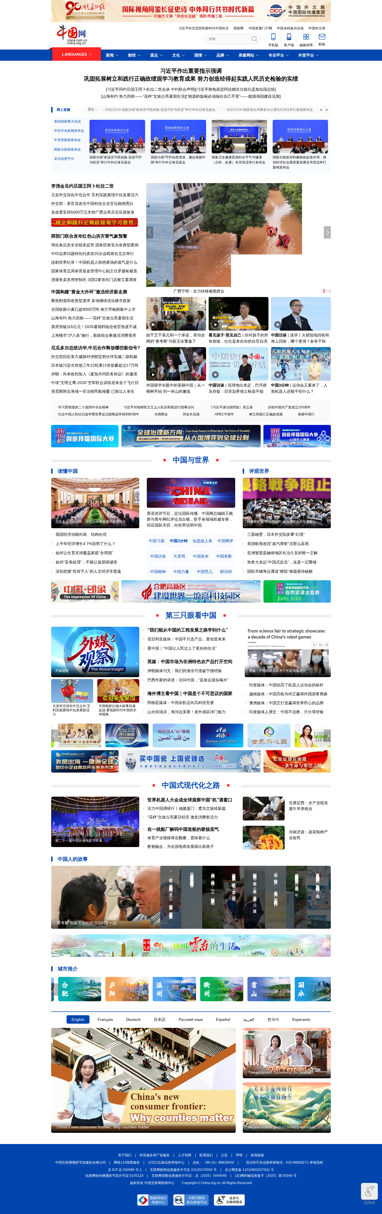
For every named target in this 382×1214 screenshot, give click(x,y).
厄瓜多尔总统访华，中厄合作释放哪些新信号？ (90, 522)
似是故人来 (202, 541)
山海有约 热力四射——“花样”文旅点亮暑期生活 (143, 96)
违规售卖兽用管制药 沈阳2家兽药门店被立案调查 (94, 279)
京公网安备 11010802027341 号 (249, 1170)
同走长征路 (191, 414)
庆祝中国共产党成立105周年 (289, 407)
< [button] (321, 109)
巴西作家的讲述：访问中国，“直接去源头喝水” (187, 680)
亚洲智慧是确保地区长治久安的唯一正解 (282, 553)
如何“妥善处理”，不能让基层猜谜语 (86, 562)
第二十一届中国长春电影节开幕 (78, 841)
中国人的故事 (73, 859)
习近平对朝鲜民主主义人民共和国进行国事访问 (159, 407)
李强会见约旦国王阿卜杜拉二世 (82, 186)
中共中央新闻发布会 (69, 131)
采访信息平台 (64, 159)
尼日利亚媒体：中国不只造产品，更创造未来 (186, 639)
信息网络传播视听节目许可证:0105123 (114, 1176)
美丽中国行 (306, 414)
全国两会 (161, 414)
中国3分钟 (280, 385)
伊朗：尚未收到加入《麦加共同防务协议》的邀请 (94, 374)
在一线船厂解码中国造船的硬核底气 (183, 829)
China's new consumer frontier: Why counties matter (103, 1127)
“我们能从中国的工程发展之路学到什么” (187, 630)
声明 (239, 1155)
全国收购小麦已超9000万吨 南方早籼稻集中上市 (93, 309)
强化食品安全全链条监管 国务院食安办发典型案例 (94, 245)
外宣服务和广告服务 (155, 1155)
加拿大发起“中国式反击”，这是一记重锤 (282, 562)
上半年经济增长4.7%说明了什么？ (85, 543)
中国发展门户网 (260, 28)
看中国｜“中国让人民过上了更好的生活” (182, 648)
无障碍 (369, 1202)
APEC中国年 (224, 414)
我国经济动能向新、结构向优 (81, 534)
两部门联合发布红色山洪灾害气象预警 (89, 236)
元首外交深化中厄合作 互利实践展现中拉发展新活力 (71, 710)
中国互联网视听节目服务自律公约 (80, 1162)
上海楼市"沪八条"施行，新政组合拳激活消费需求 (93, 335)
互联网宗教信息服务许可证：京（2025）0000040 (189, 1176)
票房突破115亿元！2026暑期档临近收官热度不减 (94, 326)
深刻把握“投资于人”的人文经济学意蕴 (88, 571)
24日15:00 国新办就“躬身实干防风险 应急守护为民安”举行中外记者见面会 (160, 110)
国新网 (239, 28)
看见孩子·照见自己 (225, 335)
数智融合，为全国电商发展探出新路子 (180, 846)
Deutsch (133, 1019)
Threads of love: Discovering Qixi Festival (279, 1073)
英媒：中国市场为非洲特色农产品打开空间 (189, 661)
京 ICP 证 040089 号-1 (125, 1170)
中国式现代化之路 (191, 785)
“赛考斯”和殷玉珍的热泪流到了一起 (86, 923)
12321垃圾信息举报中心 (166, 1162)
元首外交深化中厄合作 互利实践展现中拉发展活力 (94, 195)
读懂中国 (68, 471)
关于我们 (124, 1155)
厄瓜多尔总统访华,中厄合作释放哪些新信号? (95, 347)
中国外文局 (316, 28)
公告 (224, 1155)
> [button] (327, 109)
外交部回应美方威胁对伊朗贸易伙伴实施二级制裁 (94, 356)
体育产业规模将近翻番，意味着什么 (178, 838)
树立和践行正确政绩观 (266, 414)
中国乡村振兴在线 (290, 28)
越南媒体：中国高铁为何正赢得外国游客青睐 (288, 694)
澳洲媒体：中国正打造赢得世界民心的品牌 (286, 703)
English (78, 1019)
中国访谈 (279, 335)
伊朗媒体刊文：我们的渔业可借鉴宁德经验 (184, 670)
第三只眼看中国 (191, 615)
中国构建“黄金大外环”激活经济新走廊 (89, 291)
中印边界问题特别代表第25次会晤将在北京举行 (92, 253)
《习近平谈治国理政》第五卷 (231, 407)
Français (105, 1019)
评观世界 (259, 471)
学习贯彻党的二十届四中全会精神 (83, 407)
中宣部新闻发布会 (67, 140)
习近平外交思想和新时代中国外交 (203, 28)
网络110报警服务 (127, 1162)
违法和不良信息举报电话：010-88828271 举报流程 (284, 1162)
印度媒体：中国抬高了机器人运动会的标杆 (286, 685)
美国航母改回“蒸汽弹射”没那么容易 (278, 543)
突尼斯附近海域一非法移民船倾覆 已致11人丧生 (93, 391)
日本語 (160, 1019)
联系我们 (206, 1155)
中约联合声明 (182, 89)
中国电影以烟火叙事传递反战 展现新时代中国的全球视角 (117, 710)
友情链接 (257, 1155)
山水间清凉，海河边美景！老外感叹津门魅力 (186, 712)
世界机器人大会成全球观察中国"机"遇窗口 (189, 799)
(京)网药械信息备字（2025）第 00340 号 (266, 1176)
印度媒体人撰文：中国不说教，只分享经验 (286, 712)
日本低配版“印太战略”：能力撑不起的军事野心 (281, 522)
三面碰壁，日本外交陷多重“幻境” (276, 534)
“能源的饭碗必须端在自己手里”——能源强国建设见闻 (233, 96)
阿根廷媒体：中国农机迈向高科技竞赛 (180, 702)
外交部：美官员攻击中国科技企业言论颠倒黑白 (92, 203)
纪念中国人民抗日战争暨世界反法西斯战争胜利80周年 (98, 414)
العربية (248, 1019)
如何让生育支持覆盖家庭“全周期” (84, 553)
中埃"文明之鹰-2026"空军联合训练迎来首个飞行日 (95, 382)
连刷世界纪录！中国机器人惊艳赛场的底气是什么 (94, 262)
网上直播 (63, 110)
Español (223, 1019)
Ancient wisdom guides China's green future (281, 1127)
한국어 (273, 1019)
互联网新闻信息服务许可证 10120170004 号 (183, 1170)
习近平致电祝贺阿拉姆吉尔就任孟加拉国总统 (236, 89)
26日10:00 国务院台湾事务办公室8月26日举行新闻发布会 (270, 110)
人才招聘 (184, 1155)
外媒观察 (62, 671)
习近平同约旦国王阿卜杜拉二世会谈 (138, 89)
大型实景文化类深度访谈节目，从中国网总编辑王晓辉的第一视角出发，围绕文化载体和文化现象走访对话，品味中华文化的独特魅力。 (190, 519)
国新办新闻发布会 (67, 149)
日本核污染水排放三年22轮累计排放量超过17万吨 (94, 365)
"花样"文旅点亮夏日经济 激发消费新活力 (182, 817)
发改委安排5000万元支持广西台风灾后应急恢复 (93, 212)
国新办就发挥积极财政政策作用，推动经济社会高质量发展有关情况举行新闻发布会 (299, 162)
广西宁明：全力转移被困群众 (171, 291)
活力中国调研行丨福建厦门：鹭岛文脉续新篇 (186, 808)
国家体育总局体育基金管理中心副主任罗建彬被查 (94, 271)
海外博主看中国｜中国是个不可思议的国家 (189, 693)
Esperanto (301, 1019)
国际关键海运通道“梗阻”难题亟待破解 (280, 571)
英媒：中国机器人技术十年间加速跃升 (277, 671)
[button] (327, 232)
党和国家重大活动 (67, 121)
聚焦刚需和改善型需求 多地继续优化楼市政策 (91, 300)
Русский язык (191, 1019)
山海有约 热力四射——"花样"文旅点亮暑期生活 (92, 318)
